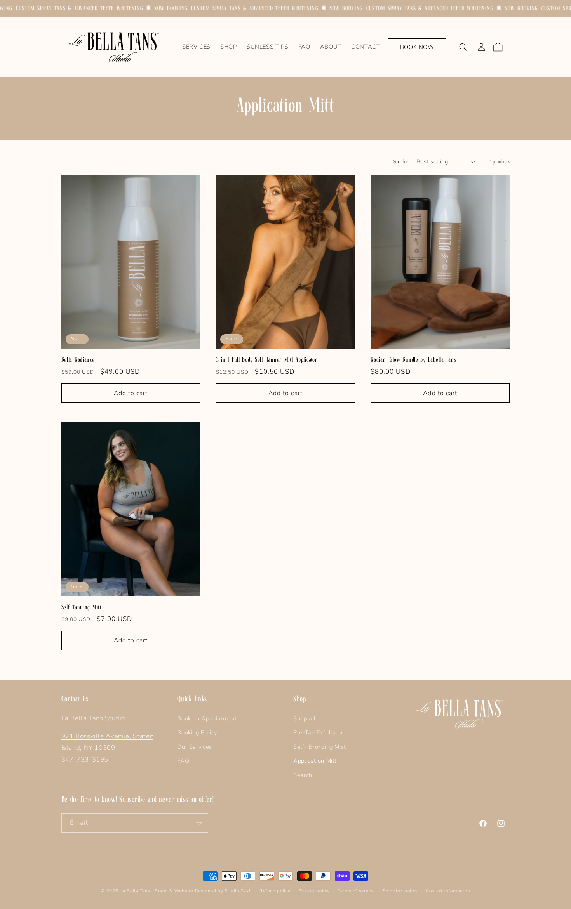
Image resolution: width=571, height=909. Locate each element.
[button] (463, 47)
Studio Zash (238, 891)
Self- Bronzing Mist (319, 747)
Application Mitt (315, 761)
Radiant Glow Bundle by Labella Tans (413, 360)
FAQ (183, 761)
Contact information (448, 891)
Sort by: (400, 161)
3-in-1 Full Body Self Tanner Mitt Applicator (267, 360)
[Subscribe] (198, 822)
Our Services (194, 747)
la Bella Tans (136, 891)
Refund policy (275, 891)
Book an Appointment (207, 718)
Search (302, 775)
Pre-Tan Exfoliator (318, 732)
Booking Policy (197, 732)
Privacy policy (313, 891)
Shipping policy (400, 891)
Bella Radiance (78, 360)
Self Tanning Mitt (81, 607)
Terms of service (356, 891)
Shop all (304, 718)
